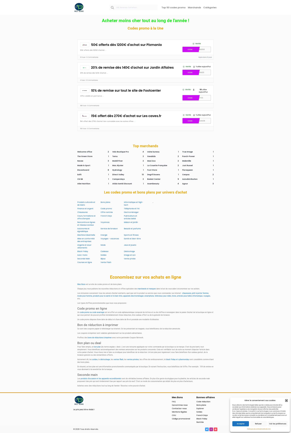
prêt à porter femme (200, 293)
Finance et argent (85, 208)
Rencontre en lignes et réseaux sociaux (86, 223)
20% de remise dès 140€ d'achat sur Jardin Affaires (132, 67)
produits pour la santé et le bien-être (107, 296)
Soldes (103, 255)
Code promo (106, 208)
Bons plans (105, 202)
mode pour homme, (85, 296)
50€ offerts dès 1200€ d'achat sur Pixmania (126, 45)
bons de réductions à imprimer (100, 337)
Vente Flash (106, 262)
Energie (104, 235)
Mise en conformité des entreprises (86, 240)
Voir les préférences (277, 424)
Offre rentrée (107, 212)
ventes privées (133, 359)
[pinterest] (215, 429)
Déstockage (129, 251)
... (105, 50)
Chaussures (82, 212)
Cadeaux (104, 251)
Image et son (130, 255)
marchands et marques (147, 289)
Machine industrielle (86, 235)
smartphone (149, 296)
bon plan (97, 347)
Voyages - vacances (110, 238)
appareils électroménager (133, 296)
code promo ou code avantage (92, 312)
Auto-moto (82, 255)
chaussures (186, 293)
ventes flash (118, 359)
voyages (206, 296)
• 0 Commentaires (92, 57)
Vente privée (129, 258)
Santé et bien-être (132, 238)
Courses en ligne (84, 262)
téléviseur (159, 296)
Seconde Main (83, 258)
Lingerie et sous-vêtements (84, 246)
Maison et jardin (131, 222)
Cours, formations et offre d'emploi (86, 217)
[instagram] (211, 429)
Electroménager (131, 212)
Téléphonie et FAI (131, 208)
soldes (95, 359)
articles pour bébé (184, 296)
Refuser (258, 424)
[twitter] (207, 429)
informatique (197, 296)
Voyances (105, 222)
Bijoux (103, 258)
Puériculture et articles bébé (130, 217)
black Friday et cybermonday (177, 359)
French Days (106, 216)
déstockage (105, 359)
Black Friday (82, 251)
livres (174, 296)
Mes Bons (81, 284)
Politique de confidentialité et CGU (259, 429)
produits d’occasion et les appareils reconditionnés (101, 378)
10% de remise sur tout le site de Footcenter (126, 90)
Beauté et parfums (132, 228)
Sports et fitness (131, 235)
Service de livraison (109, 228)
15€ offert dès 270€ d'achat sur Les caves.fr (126, 116)
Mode (103, 245)
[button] (286, 400)
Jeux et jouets (130, 245)
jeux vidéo (167, 296)
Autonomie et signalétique (83, 230)
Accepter (241, 424)
